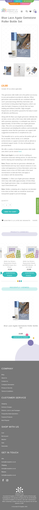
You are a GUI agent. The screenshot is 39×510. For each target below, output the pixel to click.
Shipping (4, 404)
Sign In (18, 1)
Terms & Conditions (7, 391)
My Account (28, 1)
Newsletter (5, 446)
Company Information (8, 384)
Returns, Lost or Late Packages (11, 410)
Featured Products (7, 417)
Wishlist (4, 439)
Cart (3, 433)
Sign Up (9, 1)
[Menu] (21, 11)
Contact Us (14, 3)
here (20, 151)
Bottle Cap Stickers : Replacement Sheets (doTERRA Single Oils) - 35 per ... (10, 264)
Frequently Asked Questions (10, 413)
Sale (3, 443)
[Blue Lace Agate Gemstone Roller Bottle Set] (21, 311)
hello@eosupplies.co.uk (9, 462)
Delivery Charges (7, 407)
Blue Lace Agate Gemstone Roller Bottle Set (19, 19)
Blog (3, 374)
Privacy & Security (7, 388)
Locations (25, 3)
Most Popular (5, 420)
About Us (4, 378)
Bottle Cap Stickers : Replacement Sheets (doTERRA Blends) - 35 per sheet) (29, 264)
